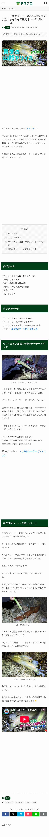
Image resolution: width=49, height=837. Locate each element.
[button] (5, 814)
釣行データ (12, 233)
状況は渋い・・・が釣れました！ (22, 249)
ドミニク (30, 128)
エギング (9, 802)
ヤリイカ (19, 802)
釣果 (7, 27)
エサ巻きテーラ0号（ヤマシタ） (25, 329)
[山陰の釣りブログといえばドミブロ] (24, 3)
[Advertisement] (24, 98)
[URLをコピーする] (43, 814)
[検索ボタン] (45, 3)
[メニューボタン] (3, 3)
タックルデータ (14, 237)
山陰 (27, 802)
